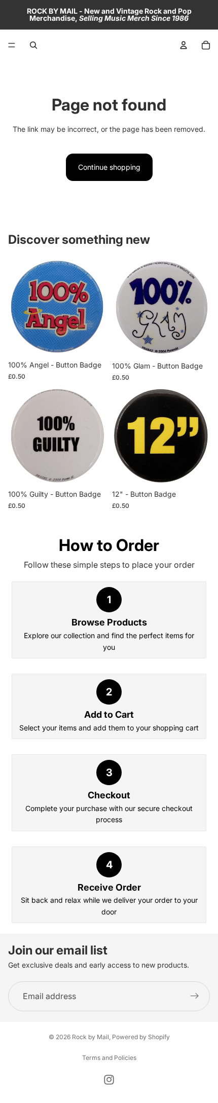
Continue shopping (109, 167)
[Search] (33, 45)
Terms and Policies (109, 1057)
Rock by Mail (90, 1037)
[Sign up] (194, 996)
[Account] (183, 45)
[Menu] (11, 45)
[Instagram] (109, 1080)
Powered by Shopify (141, 1037)
